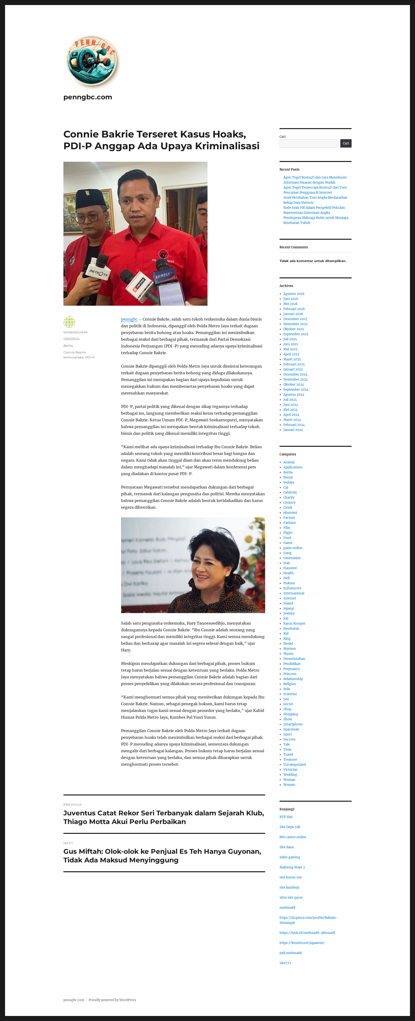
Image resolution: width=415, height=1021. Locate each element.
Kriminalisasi (73, 357)
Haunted (290, 568)
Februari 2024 (294, 425)
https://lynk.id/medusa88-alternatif (307, 933)
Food (287, 538)
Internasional (293, 593)
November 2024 (295, 379)
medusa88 (287, 908)
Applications (293, 467)
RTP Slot (286, 817)
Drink (287, 508)
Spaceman (291, 729)
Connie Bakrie (74, 352)
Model (288, 644)
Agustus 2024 (293, 395)
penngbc (129, 319)
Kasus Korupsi (294, 623)
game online (292, 548)
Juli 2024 (290, 400)
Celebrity (290, 492)
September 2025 (295, 334)
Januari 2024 (293, 430)
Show (287, 719)
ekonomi (290, 513)
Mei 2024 (290, 410)
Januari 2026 (293, 314)
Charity (288, 498)
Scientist (290, 694)
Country (289, 503)
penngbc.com (87, 97)
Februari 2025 (294, 364)
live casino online (293, 837)
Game (287, 543)
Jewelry (289, 613)
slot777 (285, 963)
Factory (289, 518)
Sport (287, 734)
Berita (68, 345)
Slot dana (287, 847)
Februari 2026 (294, 309)
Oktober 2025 (293, 329)
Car (285, 487)
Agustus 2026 (294, 294)
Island (288, 603)
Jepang (288, 608)
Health (288, 573)
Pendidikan (292, 664)
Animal (288, 462)
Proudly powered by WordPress (112, 1000)
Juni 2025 (290, 344)
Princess (290, 674)
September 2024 (295, 390)
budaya (288, 482)
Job (285, 618)
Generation (292, 558)
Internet (289, 598)
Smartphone (293, 724)
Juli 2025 (290, 339)
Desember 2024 (295, 374)
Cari (283, 137)
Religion (289, 684)
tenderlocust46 (75, 332)
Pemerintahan (294, 659)
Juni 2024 (290, 405)
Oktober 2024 (293, 384)
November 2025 (295, 324)
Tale (286, 744)
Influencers (292, 588)
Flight (288, 533)
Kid (285, 634)
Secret (288, 704)
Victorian (290, 770)
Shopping (290, 714)
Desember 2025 (295, 319)
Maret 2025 (292, 359)
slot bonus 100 (291, 877)
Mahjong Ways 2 (292, 867)
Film (286, 528)
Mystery (289, 649)
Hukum (289, 583)
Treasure (290, 760)
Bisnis (288, 477)
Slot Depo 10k (290, 827)
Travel (288, 754)
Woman (289, 780)
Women (289, 785)
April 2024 (291, 415)
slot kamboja (289, 887)
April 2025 (291, 354)
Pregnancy (291, 669)
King (287, 639)
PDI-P (89, 357)
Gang (287, 553)
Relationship (293, 679)
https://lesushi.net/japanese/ (302, 943)
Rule (286, 689)
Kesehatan (291, 629)
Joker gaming (290, 857)
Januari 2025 (293, 369)
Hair (286, 563)
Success (289, 739)
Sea (286, 699)
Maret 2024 (292, 420)
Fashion (289, 523)
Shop (287, 709)
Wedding (290, 775)
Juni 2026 (290, 299)
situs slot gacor (291, 898)
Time (287, 749)
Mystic (288, 654)
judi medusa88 (291, 953)
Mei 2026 (290, 304)
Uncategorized (294, 765)
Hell (286, 578)
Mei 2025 (290, 349)
